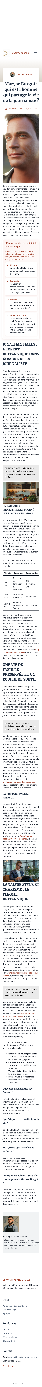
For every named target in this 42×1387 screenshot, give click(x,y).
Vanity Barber (20, 53)
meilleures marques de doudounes (19, 782)
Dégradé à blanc (10, 1337)
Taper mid (7, 1333)
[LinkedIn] (12, 1366)
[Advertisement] (21, 23)
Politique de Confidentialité (15, 1306)
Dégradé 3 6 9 (9, 1341)
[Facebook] (4, 1366)
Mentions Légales (10, 1309)
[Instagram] (8, 1366)
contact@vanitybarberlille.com (23, 1357)
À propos (7, 1313)
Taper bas (7, 1329)
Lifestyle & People (30, 108)
